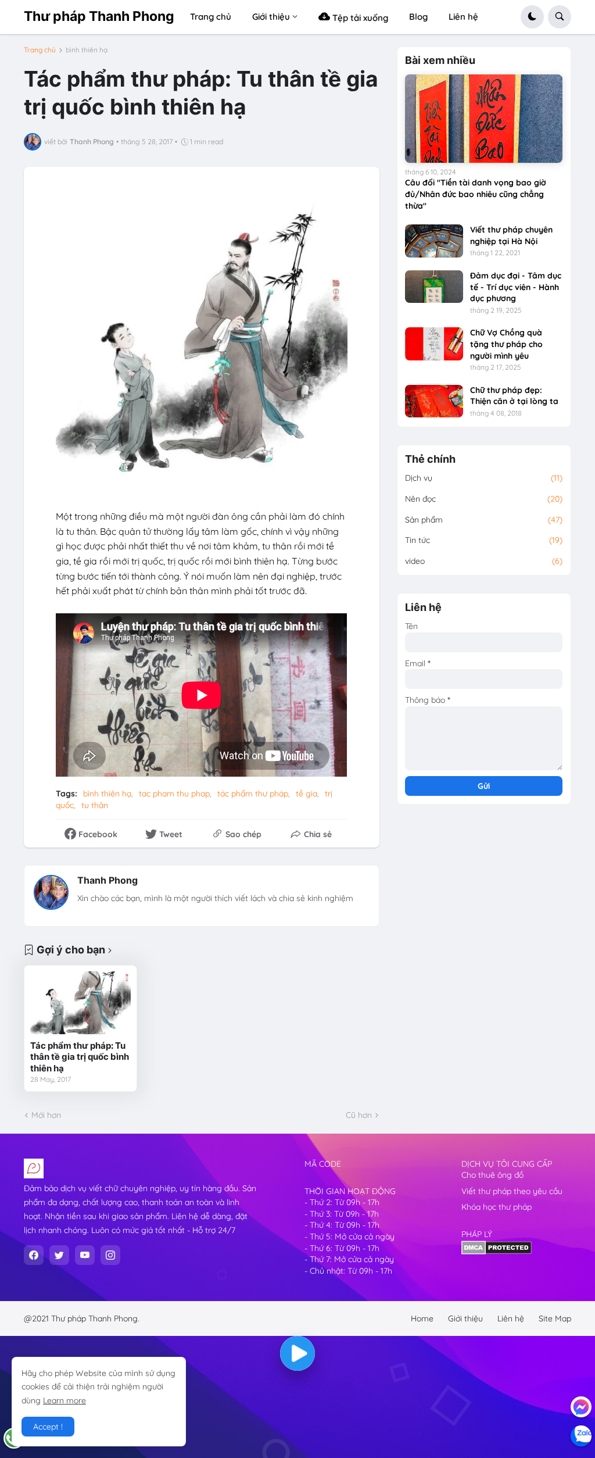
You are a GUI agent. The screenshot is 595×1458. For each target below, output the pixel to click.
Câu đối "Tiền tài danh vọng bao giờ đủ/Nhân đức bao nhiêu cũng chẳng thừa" (475, 193)
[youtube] (85, 1255)
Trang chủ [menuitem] (210, 16)
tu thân (94, 805)
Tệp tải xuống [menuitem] (359, 17)
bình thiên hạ (86, 50)
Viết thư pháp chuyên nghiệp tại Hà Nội (511, 235)
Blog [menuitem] (418, 16)
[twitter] (59, 1255)
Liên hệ (510, 1318)
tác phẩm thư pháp (252, 793)
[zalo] (581, 1435)
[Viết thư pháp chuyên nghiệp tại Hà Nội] (434, 240)
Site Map (555, 1318)
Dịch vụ (483, 478)
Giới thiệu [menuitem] (271, 16)
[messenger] (581, 1406)
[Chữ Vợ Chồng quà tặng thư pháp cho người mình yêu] (434, 343)
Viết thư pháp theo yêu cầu (511, 1191)
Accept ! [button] (48, 1426)
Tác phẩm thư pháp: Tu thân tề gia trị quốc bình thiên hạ (79, 1057)
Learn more (64, 1400)
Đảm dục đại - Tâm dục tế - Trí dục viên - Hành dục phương (515, 286)
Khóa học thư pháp (496, 1207)
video (483, 561)
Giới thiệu (465, 1318)
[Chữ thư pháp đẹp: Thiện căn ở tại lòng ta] (434, 401)
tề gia (306, 793)
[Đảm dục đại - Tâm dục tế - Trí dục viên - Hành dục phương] (434, 286)
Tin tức (483, 540)
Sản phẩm (483, 519)
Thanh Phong (107, 880)
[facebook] (34, 1255)
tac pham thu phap (174, 793)
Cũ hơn (359, 1115)
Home (422, 1318)
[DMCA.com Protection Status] (496, 1251)
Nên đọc (483, 499)
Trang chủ (40, 50)
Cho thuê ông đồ (492, 1175)
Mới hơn (46, 1115)
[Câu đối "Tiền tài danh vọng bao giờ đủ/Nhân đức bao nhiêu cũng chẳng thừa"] (483, 118)
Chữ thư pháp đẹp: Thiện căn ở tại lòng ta (514, 396)
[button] (532, 16)
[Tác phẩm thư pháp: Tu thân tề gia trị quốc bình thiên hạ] (80, 1002)
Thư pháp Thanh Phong (99, 16)
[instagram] (110, 1255)
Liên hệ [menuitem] (463, 16)
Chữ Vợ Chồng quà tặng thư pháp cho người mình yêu (506, 343)
